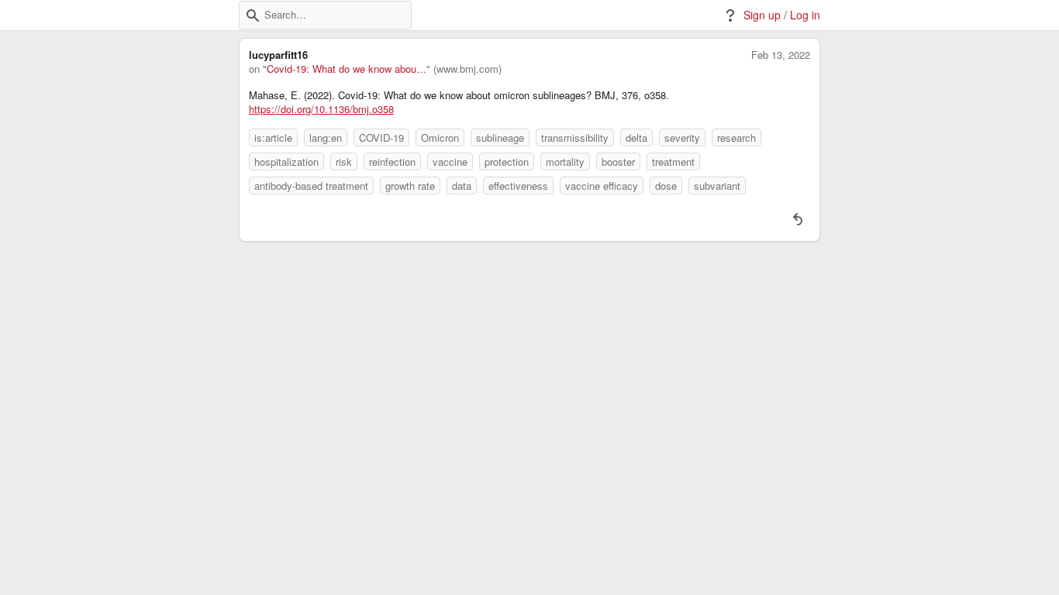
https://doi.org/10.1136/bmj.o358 (321, 109)
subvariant (717, 186)
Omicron (440, 137)
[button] (253, 15)
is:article (273, 137)
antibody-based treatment (311, 186)
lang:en (325, 137)
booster (618, 161)
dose (666, 186)
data (461, 186)
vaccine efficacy (601, 186)
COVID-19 (381, 137)
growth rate (410, 186)
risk (344, 161)
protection (507, 161)
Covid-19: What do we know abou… (346, 69)
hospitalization (286, 161)
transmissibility (575, 137)
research (736, 137)
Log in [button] (805, 15)
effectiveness (518, 186)
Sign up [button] (762, 15)
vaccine (450, 161)
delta (636, 137)
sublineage (500, 137)
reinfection (392, 161)
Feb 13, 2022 (780, 55)
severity (682, 137)
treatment (673, 161)
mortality (565, 161)
